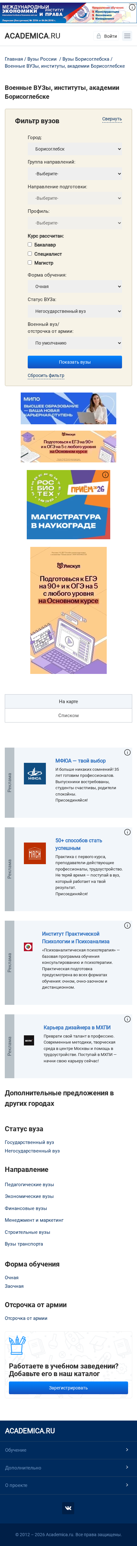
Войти (110, 36)
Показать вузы (75, 362)
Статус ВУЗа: (42, 299)
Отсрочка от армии (26, 1318)
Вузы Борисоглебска (85, 59)
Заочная (14, 1286)
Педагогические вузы (29, 1184)
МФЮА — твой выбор (80, 761)
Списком (68, 715)
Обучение (15, 1450)
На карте (68, 701)
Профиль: (39, 211)
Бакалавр (45, 245)
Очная (11, 1277)
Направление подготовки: (57, 187)
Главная (14, 59)
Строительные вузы (27, 1232)
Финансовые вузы (26, 1208)
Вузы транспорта (24, 1244)
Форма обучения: (47, 275)
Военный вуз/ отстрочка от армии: (51, 327)
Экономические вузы (29, 1196)
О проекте (16, 1485)
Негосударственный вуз (32, 1151)
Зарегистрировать (68, 1387)
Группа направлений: (52, 162)
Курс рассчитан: (46, 236)
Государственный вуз (29, 1142)
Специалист (48, 254)
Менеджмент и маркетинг (34, 1220)
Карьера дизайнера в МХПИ (77, 1028)
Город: (35, 137)
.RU (33, 35)
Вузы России (42, 59)
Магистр (43, 263)
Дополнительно (23, 1468)
